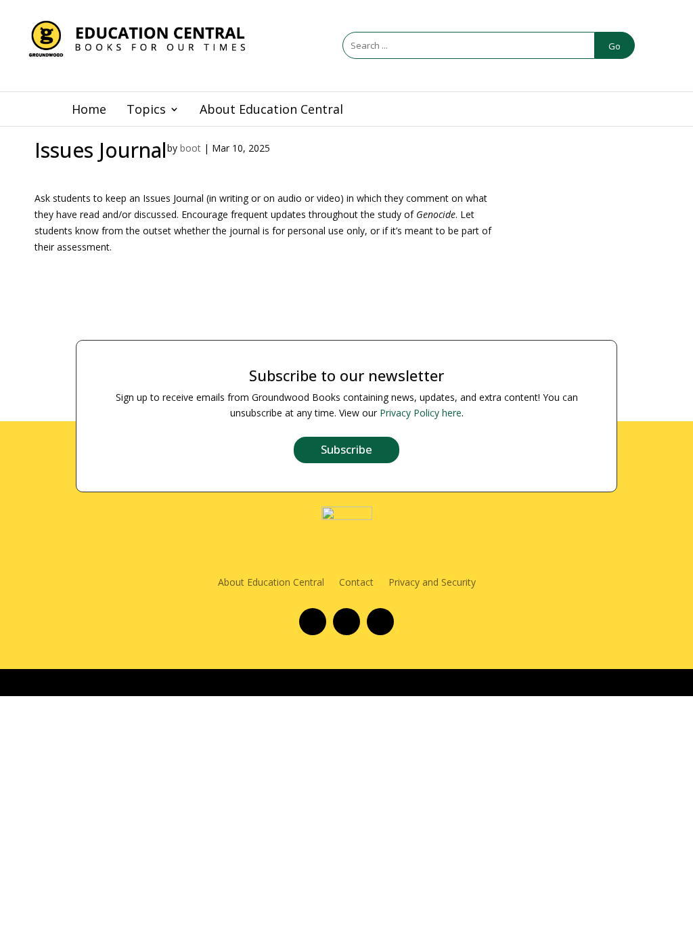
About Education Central (271, 110)
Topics (146, 110)
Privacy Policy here (421, 412)
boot (190, 148)
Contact (356, 583)
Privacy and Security (432, 583)
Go (614, 46)
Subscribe (346, 449)
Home (89, 110)
